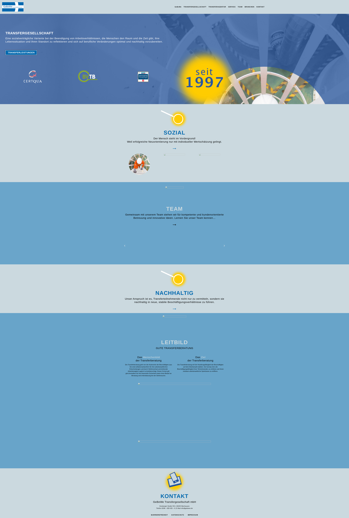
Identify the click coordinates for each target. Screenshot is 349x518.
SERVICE (232, 7)
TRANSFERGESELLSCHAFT (195, 7)
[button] (125, 246)
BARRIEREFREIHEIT (159, 515)
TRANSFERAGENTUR (217, 7)
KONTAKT (260, 7)
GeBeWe (178, 7)
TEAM (240, 7)
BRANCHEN (249, 7)
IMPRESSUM (193, 515)
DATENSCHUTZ (177, 515)
